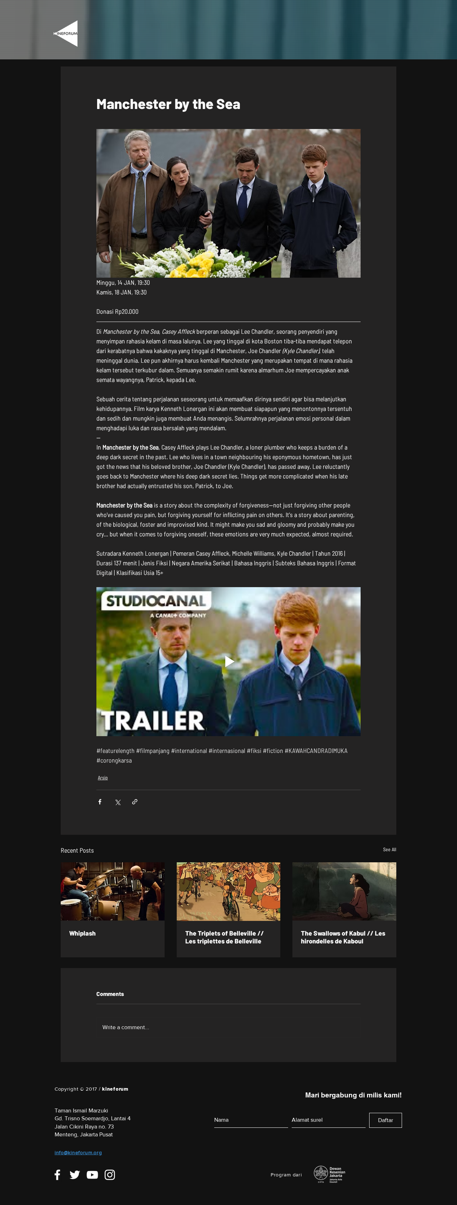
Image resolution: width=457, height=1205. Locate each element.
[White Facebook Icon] (57, 1175)
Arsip (103, 777)
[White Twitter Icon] (75, 1175)
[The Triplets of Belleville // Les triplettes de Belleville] (229, 891)
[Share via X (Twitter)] (117, 801)
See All (389, 849)
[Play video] (228, 661)
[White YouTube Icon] (92, 1175)
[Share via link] (134, 801)
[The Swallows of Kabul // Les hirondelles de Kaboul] (344, 891)
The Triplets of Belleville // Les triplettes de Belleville (224, 937)
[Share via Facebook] (99, 801)
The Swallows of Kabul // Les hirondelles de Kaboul (343, 937)
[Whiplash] (113, 891)
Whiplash (82, 933)
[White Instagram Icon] (110, 1175)
